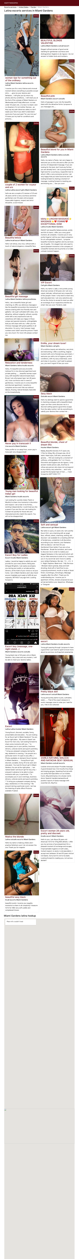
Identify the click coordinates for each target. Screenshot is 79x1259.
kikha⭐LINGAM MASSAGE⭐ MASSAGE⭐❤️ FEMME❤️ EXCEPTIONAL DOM (56, 221)
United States (23, 7)
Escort (8, 726)
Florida (33, 7)
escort (44, 641)
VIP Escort (46, 282)
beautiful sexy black (15, 897)
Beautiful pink (48, 96)
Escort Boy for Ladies (16, 555)
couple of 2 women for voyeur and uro (20, 185)
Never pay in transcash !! (18, 443)
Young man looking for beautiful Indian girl (21, 492)
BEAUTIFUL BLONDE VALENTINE (51, 41)
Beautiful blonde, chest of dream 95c (54, 443)
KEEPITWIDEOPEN (11, 3)
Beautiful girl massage (16, 296)
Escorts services (10, 7)
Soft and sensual (49, 524)
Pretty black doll (49, 691)
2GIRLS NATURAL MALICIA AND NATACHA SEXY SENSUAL (57, 759)
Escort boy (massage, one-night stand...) (19, 647)
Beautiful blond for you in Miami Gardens (57, 150)
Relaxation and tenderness (18, 362)
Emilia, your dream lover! (53, 343)
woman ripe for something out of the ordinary (20, 79)
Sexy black (46, 393)
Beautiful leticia (13, 237)
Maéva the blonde (14, 836)
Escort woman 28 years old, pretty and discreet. (55, 832)
